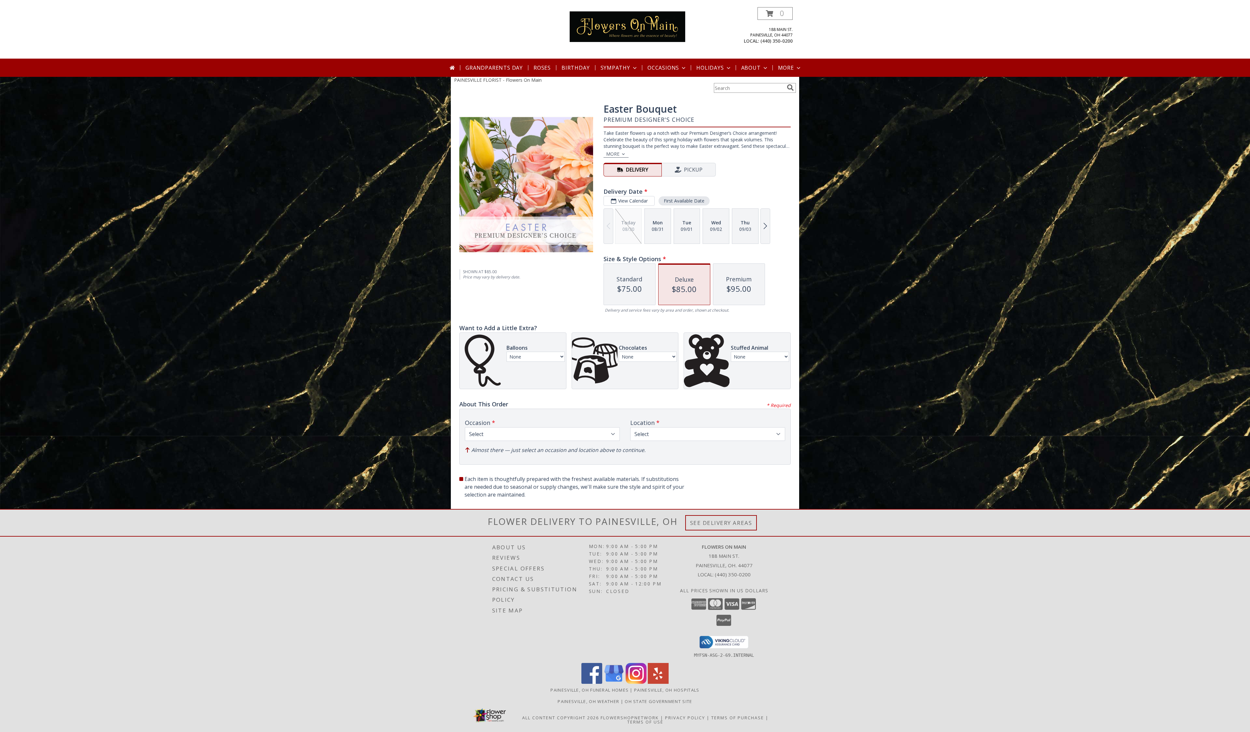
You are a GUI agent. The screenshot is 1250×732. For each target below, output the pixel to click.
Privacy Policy (685, 718)
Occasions (663, 67)
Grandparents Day (494, 67)
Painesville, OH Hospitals (667, 690)
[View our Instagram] (636, 682)
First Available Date (684, 201)
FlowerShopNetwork (630, 718)
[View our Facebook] (591, 682)
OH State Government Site (658, 701)
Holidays (710, 67)
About (751, 67)
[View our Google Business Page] (614, 682)
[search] (790, 87)
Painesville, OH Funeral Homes (589, 690)
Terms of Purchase (737, 718)
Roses (542, 67)
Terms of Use (645, 722)
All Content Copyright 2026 (560, 718)
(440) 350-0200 (776, 41)
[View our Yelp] (658, 682)
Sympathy (615, 67)
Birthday (576, 67)
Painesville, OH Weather (588, 701)
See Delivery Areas (721, 523)
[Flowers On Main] (627, 26)
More (786, 67)
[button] (775, 13)
